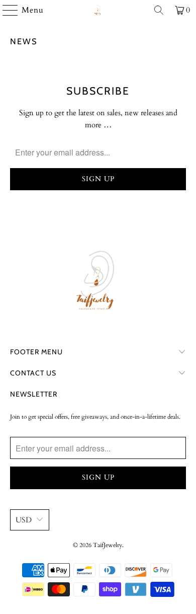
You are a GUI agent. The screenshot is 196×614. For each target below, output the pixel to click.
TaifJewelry (107, 545)
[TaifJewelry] (98, 10)
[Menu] (5, 10)
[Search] (158, 10)
